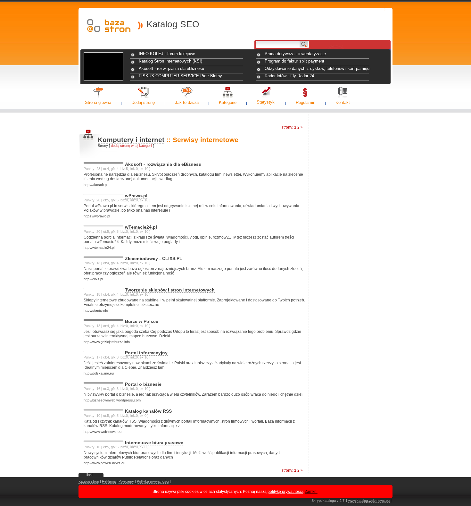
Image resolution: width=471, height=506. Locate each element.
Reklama (109, 481)
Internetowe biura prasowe (154, 442)
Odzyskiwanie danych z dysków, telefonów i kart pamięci (317, 68)
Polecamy (126, 481)
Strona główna (98, 102)
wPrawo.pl (136, 195)
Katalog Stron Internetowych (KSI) (170, 61)
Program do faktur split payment (294, 61)
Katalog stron (88, 481)
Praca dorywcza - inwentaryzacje (295, 53)
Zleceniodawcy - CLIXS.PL (153, 258)
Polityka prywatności (153, 481)
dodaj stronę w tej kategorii (131, 146)
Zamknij (311, 491)
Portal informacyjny (146, 352)
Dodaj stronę (143, 102)
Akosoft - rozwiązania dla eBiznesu (171, 68)
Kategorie (227, 102)
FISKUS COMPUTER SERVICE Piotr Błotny (180, 75)
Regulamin (305, 102)
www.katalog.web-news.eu (369, 500)
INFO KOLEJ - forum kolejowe (167, 53)
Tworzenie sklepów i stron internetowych (170, 289)
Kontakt (342, 102)
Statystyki (266, 102)
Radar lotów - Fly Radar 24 (289, 75)
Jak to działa (187, 102)
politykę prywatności (285, 491)
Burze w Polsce (141, 321)
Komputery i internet (131, 139)
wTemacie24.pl (141, 227)
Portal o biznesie (143, 384)
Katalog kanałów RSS (148, 411)
